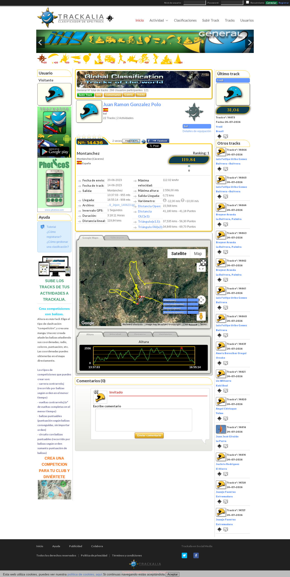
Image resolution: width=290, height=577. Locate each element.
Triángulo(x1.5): (149, 221)
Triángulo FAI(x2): (150, 227)
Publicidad (75, 546)
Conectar (271, 2)
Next (249, 42)
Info (98, 94)
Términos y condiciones (127, 555)
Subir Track (210, 20)
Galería (128, 94)
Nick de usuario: (173, 3)
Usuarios (247, 20)
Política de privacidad (94, 555)
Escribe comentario (107, 406)
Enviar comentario (149, 435)
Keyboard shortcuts (133, 324)
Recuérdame (257, 3)
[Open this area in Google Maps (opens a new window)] (87, 323)
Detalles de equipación (197, 131)
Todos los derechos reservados (56, 555)
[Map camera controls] (201, 299)
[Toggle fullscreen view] (201, 267)
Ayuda (56, 546)
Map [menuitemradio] (198, 253)
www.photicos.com (54, 209)
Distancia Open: (149, 206)
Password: (214, 3)
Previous (40, 42)
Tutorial (51, 227)
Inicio (139, 20)
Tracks (230, 20)
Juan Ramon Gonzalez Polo (132, 104)
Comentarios (113, 94)
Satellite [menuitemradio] (178, 253)
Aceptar (172, 574)
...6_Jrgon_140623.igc (121, 205)
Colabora (97, 546)
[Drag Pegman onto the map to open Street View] (201, 316)
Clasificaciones (185, 20)
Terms (203, 324)
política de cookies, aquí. (85, 574)
